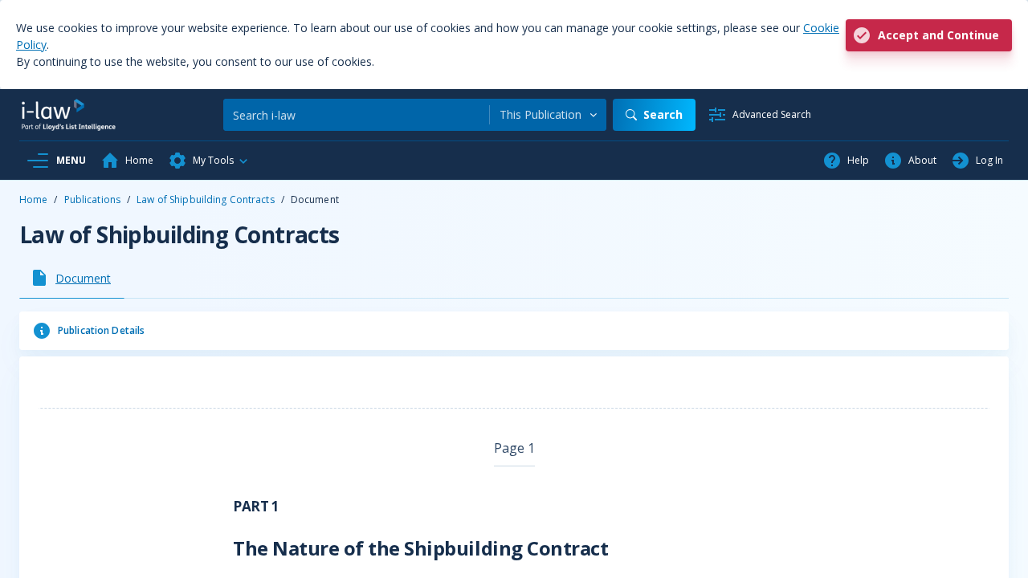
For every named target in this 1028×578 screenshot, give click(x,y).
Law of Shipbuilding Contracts (205, 199)
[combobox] (548, 115)
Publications (92, 199)
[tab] (71, 278)
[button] (208, 160)
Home (33, 199)
